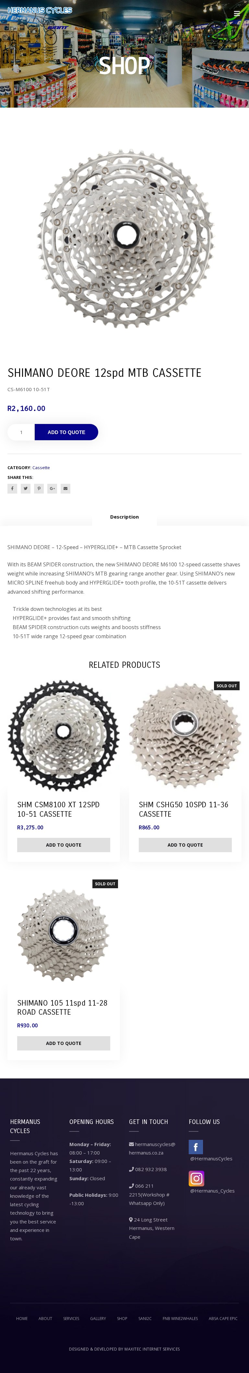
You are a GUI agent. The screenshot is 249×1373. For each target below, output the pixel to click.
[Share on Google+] (52, 489)
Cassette (41, 467)
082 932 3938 (150, 1169)
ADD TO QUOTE (66, 432)
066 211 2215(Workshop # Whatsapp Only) (149, 1194)
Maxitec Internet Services (152, 1349)
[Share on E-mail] (65, 489)
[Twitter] (25, 489)
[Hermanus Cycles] (39, 17)
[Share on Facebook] (12, 489)
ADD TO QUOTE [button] (63, 845)
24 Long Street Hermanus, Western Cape (151, 1228)
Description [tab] (124, 516)
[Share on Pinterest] (39, 489)
